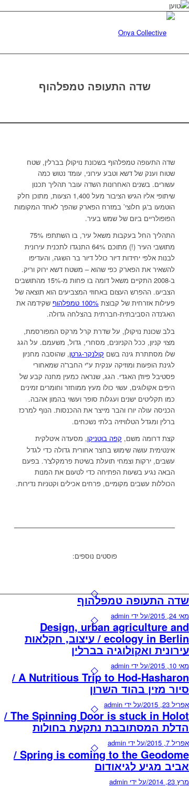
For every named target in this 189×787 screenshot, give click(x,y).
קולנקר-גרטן (86, 354)
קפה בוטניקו (104, 438)
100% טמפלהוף (75, 303)
